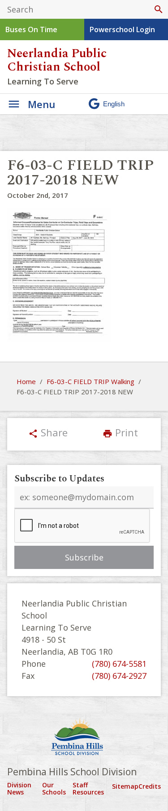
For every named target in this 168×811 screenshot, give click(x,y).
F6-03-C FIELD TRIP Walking (90, 381)
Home (26, 381)
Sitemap (125, 786)
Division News (19, 788)
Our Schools (54, 788)
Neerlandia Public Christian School (57, 60)
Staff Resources (88, 788)
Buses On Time (31, 29)
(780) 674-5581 (119, 663)
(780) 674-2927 (119, 675)
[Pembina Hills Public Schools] (84, 738)
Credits (149, 786)
